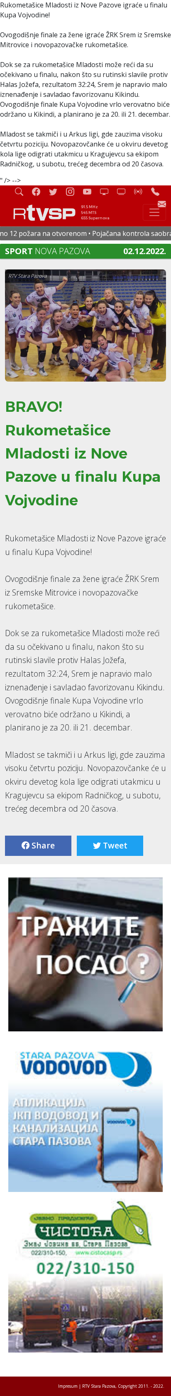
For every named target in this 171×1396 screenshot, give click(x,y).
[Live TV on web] (124, 191)
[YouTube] (90, 191)
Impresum (68, 1386)
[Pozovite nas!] (158, 191)
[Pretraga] (22, 191)
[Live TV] (107, 191)
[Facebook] (39, 191)
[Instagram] (73, 191)
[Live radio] (141, 191)
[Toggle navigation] (154, 212)
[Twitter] (56, 191)
